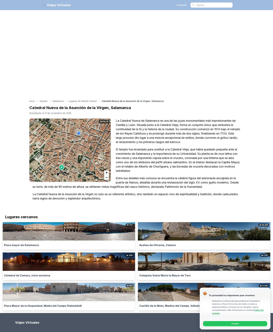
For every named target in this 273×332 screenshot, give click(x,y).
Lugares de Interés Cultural (83, 101)
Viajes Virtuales (59, 5)
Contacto (182, 5)
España (43, 101)
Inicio (32, 101)
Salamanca (58, 101)
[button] (61, 167)
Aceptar (235, 323)
